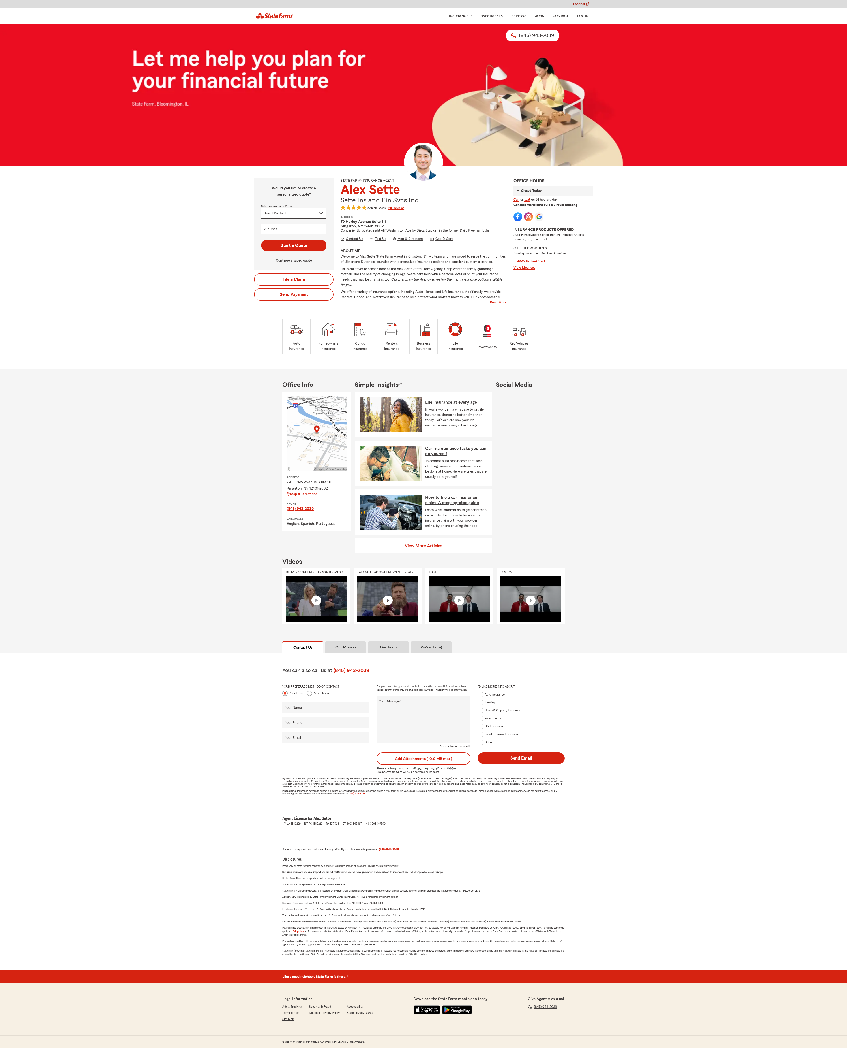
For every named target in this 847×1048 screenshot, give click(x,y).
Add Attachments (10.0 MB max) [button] (423, 759)
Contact (560, 16)
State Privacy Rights (360, 1012)
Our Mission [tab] (345, 647)
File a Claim (294, 279)
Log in (582, 16)
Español (579, 4)
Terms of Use (290, 1012)
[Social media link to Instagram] (528, 216)
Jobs (539, 16)
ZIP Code (270, 229)
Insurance (458, 16)
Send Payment (294, 294)
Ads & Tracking (292, 1006)
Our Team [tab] (388, 647)
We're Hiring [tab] (431, 647)
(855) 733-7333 (357, 793)
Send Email (521, 758)
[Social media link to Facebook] (517, 216)
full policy (298, 931)
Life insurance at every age (451, 402)
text (527, 199)
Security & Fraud (320, 1006)
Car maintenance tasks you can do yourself (455, 451)
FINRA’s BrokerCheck (529, 261)
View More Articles (423, 546)
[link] (274, 15)
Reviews (519, 16)
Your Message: (390, 701)
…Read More (496, 302)
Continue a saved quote (294, 260)
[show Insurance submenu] (470, 16)
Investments (491, 16)
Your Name (293, 707)
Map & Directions (303, 494)
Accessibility (355, 1006)
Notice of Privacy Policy (324, 1012)
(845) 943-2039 (300, 509)
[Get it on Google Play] (457, 1009)
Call (516, 199)
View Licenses (524, 267)
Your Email (296, 693)
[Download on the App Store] (427, 1009)
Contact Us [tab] (303, 647)
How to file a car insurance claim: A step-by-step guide (452, 500)
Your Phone (321, 693)
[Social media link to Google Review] (539, 216)
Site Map (288, 1019)
